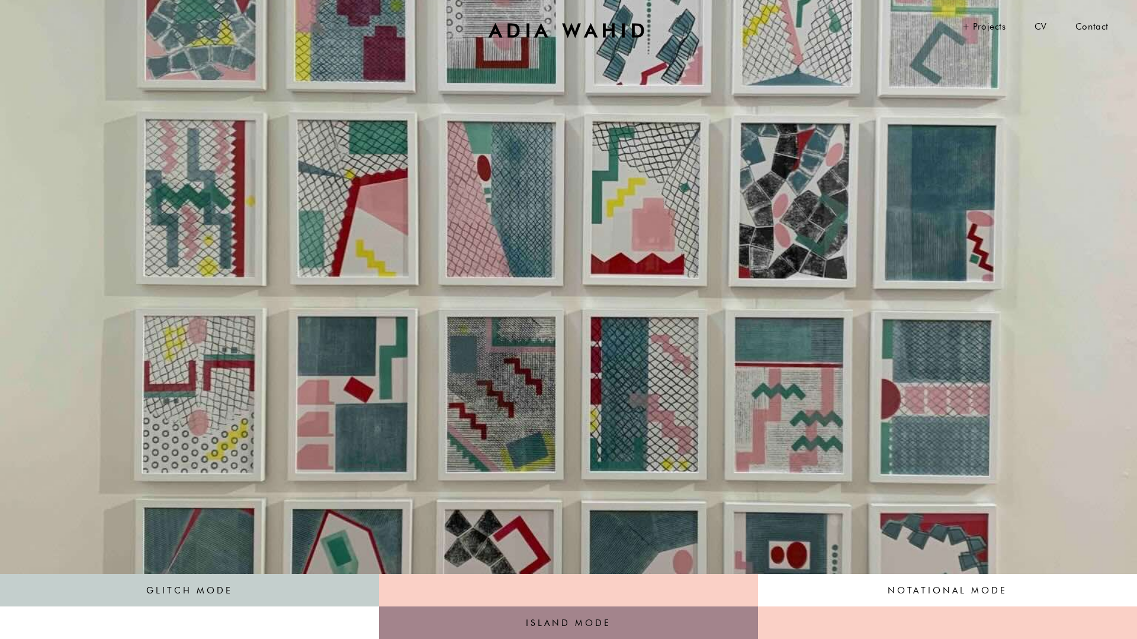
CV (1041, 26)
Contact (1092, 26)
